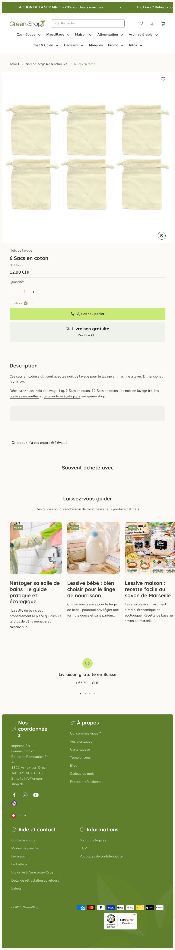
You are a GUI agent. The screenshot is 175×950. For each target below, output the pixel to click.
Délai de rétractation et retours (35, 880)
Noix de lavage (21, 250)
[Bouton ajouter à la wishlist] (163, 79)
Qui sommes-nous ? (85, 733)
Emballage (19, 864)
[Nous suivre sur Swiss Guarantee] (14, 803)
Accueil (14, 64)
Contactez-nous (23, 840)
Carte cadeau (80, 749)
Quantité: (17, 282)
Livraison (18, 856)
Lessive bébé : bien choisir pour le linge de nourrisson (91, 589)
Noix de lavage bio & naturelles (46, 64)
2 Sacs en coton (78, 390)
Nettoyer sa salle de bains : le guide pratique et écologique (35, 592)
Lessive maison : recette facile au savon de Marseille (148, 589)
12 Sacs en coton (105, 390)
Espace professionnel (86, 781)
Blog (73, 765)
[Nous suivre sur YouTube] (36, 795)
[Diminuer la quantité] (16, 292)
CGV (83, 848)
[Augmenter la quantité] (33, 292)
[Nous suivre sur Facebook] (14, 795)
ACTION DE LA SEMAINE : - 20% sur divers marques (57, 7)
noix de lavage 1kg (49, 390)
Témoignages (80, 757)
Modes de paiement (26, 848)
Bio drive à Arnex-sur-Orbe (32, 872)
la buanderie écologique (62, 396)
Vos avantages (81, 741)
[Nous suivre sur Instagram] (25, 795)
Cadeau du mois (82, 773)
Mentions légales (93, 840)
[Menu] (134, 915)
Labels (16, 888)
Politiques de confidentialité (101, 856)
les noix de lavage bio (136, 390)
